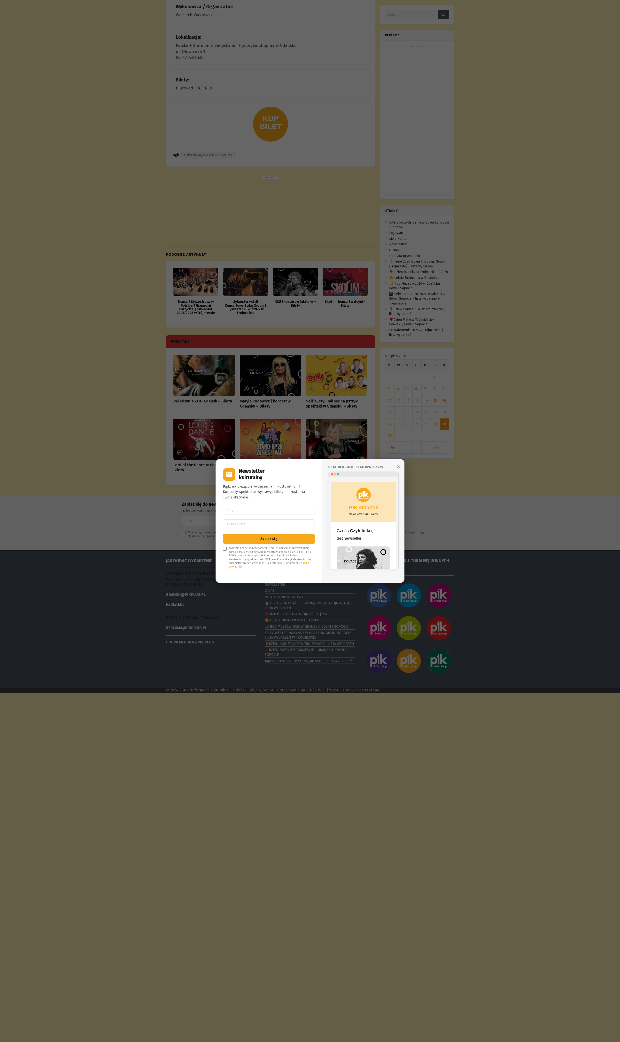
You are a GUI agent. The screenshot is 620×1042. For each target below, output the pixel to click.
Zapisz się (268, 539)
